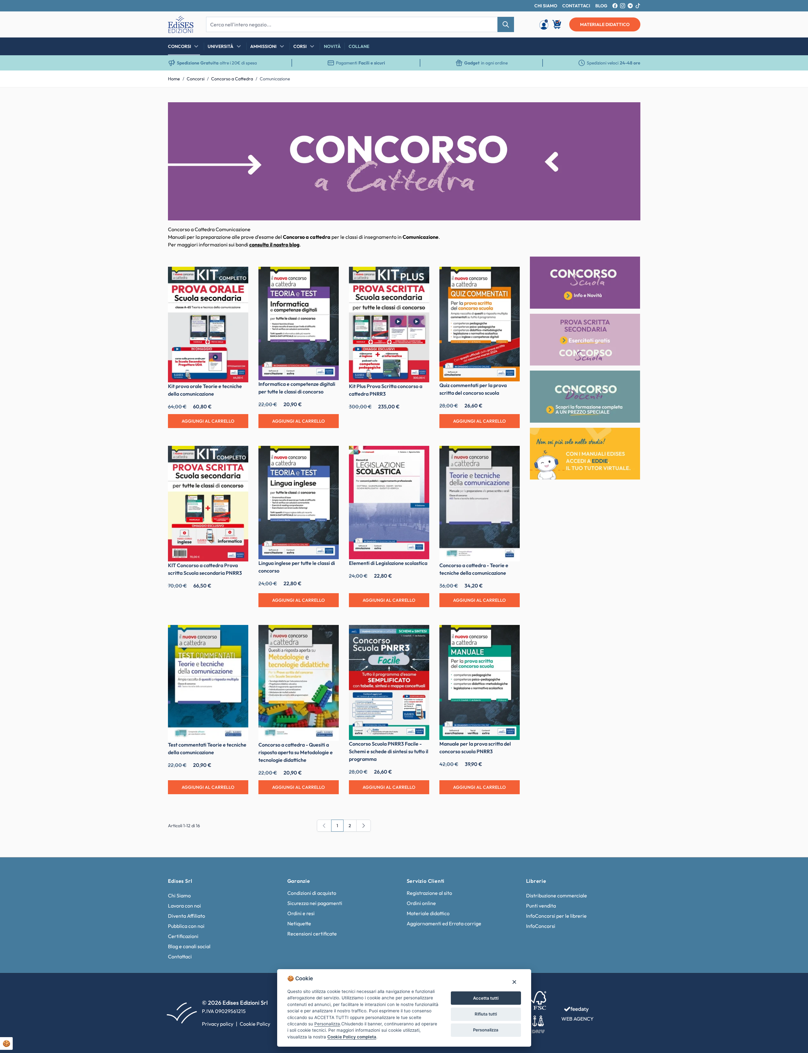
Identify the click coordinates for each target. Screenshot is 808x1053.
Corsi (300, 46)
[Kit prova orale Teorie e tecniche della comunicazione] (208, 324)
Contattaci (180, 956)
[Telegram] (630, 5)
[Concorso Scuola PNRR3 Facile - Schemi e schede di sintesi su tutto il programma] (389, 682)
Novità (332, 46)
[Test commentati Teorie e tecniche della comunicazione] (208, 683)
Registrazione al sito (429, 893)
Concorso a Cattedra (232, 79)
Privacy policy (217, 1024)
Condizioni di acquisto (311, 893)
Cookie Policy (255, 1024)
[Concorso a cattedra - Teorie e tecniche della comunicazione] (479, 503)
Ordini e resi (301, 913)
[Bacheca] (544, 24)
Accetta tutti (485, 998)
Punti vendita (541, 905)
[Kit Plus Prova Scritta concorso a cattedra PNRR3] (389, 324)
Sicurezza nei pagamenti (314, 903)
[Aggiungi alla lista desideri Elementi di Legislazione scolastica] (419, 455)
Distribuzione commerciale (556, 895)
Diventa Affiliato (186, 916)
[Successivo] (363, 826)
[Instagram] (622, 5)
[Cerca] (505, 24)
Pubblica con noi (186, 926)
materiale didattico (605, 24)
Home (174, 79)
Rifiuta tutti (486, 1013)
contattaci (576, 6)
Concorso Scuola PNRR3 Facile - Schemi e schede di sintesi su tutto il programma (388, 751)
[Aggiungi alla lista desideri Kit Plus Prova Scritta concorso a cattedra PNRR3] (419, 276)
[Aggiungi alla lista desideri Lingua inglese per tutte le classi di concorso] (329, 455)
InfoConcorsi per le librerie (556, 916)
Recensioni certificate (312, 933)
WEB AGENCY (577, 1019)
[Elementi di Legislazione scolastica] (389, 502)
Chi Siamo (179, 895)
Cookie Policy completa (351, 1036)
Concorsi (179, 46)
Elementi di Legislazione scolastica (388, 563)
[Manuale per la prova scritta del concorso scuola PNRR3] (479, 682)
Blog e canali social (189, 946)
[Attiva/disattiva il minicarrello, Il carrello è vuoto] (557, 24)
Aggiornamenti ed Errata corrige (444, 923)
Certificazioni (183, 936)
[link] (324, 826)
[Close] (514, 981)
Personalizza (485, 1029)
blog (601, 6)
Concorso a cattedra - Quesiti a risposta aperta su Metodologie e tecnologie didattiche (295, 752)
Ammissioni (263, 46)
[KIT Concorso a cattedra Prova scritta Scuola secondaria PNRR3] (208, 503)
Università (220, 46)
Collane (359, 46)
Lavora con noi (184, 905)
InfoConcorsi (540, 926)
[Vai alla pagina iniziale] (180, 24)
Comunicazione (275, 79)
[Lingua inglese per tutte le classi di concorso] (298, 502)
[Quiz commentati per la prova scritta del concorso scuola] (479, 324)
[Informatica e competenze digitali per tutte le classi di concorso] (298, 323)
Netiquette (299, 923)
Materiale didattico (428, 913)
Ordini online (421, 903)
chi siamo (545, 6)
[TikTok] (637, 5)
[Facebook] (615, 5)
